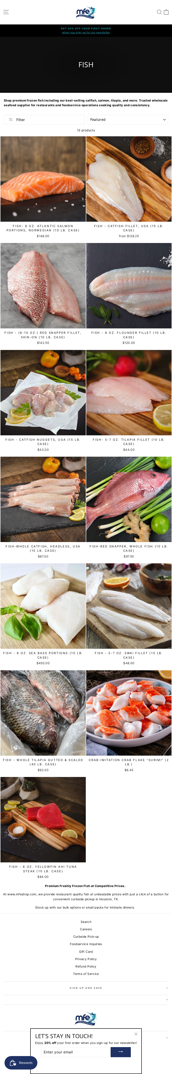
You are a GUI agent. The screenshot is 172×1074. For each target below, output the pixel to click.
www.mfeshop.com (21, 894)
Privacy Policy (86, 959)
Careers (86, 929)
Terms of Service (86, 974)
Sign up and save (86, 988)
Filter (20, 119)
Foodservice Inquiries (86, 944)
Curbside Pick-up (86, 936)
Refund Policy (85, 966)
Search (86, 922)
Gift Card (86, 951)
